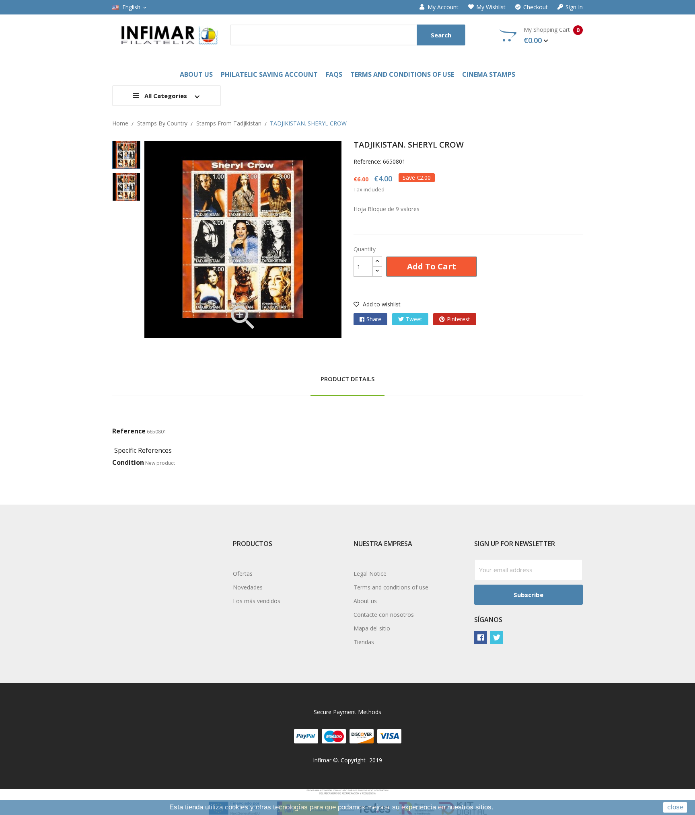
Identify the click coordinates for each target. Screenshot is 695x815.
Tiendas (364, 642)
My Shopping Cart (552, 35)
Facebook (480, 637)
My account (443, 7)
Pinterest (458, 319)
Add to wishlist (381, 304)
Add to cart (431, 266)
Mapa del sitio (372, 628)
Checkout (535, 7)
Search (441, 35)
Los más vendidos (256, 601)
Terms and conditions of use (391, 587)
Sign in (574, 7)
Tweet (414, 319)
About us (365, 601)
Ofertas (243, 573)
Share (373, 319)
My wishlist (491, 7)
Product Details (347, 379)
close (675, 807)
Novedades (248, 587)
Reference (129, 431)
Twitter (496, 637)
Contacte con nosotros (384, 614)
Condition (128, 462)
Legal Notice (370, 573)
